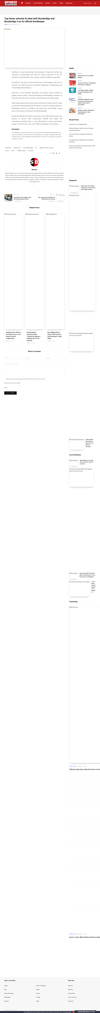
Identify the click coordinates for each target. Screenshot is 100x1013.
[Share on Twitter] (6, 80)
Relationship (7, 997)
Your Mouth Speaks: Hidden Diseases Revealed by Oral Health (85, 92)
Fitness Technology (41, 985)
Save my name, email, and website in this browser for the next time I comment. (25, 379)
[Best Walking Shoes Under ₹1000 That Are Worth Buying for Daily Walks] (55, 271)
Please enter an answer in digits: (12, 383)
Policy (37, 1001)
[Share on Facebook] (6, 76)
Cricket (38, 993)
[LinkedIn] (6, 84)
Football (38, 997)
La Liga (7, 150)
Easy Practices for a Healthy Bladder (85, 76)
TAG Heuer (30, 150)
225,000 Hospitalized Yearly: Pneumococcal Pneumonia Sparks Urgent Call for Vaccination (86, 102)
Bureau (34, 169)
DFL (36, 147)
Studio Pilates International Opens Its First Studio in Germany (90, 443)
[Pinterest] (59, 153)
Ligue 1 (13, 150)
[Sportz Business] (10, 3)
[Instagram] (6, 93)
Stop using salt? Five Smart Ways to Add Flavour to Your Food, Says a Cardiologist (87, 575)
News (5, 24)
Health (80, 73)
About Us (70, 985)
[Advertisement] (50, 10)
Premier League (21, 150)
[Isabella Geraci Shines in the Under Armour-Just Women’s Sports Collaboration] (13, 271)
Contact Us (71, 1001)
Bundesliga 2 (17, 147)
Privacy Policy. (67, 1012)
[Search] (94, 3)
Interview (6, 1001)
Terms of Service (72, 997)
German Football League (46, 147)
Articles (6, 985)
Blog (5, 989)
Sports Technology (9, 993)
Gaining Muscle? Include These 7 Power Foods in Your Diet (86, 462)
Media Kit (70, 989)
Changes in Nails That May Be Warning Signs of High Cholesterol (86, 112)
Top (95, 1010)
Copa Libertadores (28, 147)
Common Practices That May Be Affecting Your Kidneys (87, 83)
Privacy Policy (71, 993)
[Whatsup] (6, 88)
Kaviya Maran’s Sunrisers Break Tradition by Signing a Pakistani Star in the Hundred (33, 336)
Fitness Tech (72, 766)
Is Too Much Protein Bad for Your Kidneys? (93, 587)
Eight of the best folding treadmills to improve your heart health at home (88, 187)
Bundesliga (8, 147)
